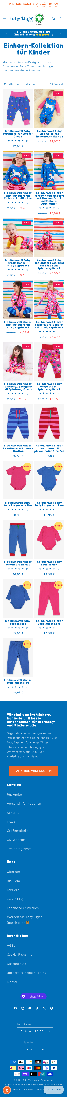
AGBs (11, 946)
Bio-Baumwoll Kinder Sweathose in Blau (18, 563)
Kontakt (13, 813)
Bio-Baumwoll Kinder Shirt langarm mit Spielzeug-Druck (18, 325)
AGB (60, 1084)
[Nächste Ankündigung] (60, 33)
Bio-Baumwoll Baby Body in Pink (49, 563)
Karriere (13, 890)
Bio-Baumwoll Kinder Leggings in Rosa (49, 622)
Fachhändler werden (23, 908)
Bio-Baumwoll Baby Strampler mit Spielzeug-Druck (18, 263)
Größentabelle (18, 831)
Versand (16, 1089)
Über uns (14, 872)
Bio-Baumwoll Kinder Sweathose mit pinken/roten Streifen (49, 448)
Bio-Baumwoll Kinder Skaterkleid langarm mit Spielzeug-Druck (49, 325)
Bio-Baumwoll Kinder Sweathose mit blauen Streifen (18, 448)
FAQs (11, 822)
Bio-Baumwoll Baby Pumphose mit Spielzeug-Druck (49, 387)
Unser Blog (15, 899)
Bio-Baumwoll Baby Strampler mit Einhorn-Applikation (49, 134)
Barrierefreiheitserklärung (27, 973)
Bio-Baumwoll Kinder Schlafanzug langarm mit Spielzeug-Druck (17, 387)
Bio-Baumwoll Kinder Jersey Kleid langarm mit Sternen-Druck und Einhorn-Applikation (49, 198)
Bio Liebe (14, 881)
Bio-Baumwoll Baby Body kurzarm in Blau (49, 504)
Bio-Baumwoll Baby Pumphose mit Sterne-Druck (18, 134)
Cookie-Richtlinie (19, 955)
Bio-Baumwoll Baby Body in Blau (18, 622)
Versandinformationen (24, 803)
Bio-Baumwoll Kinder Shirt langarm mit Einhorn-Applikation (18, 196)
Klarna (12, 982)
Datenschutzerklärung (44, 1084)
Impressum (28, 1089)
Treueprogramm (19, 849)
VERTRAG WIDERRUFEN (34, 771)
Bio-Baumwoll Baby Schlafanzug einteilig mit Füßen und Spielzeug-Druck (49, 264)
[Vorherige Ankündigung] (6, 33)
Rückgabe (14, 795)
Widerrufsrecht (22, 1084)
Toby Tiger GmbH (32, 1080)
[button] (4, 18)
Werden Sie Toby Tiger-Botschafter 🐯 (25, 919)
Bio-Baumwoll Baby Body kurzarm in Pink (17, 504)
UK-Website (16, 840)
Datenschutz (16, 964)
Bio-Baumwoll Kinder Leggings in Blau (18, 681)
